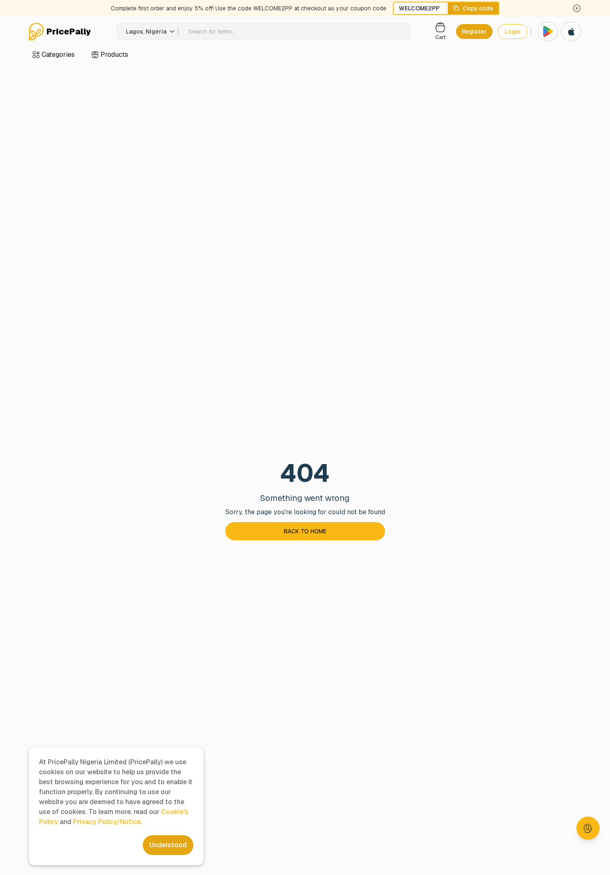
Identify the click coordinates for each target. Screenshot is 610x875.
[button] (147, 31)
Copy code (478, 8)
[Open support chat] (588, 828)
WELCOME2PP (419, 8)
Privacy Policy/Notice (107, 821)
